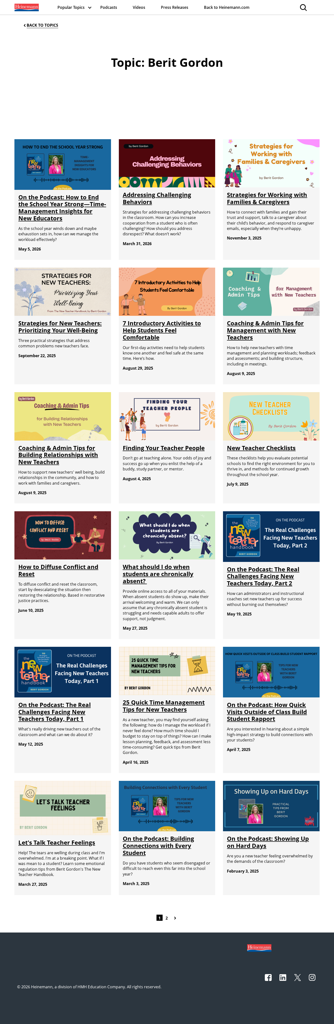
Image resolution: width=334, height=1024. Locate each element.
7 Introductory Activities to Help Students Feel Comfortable (162, 330)
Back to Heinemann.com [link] (226, 7)
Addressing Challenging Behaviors (157, 198)
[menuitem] (26, 7)
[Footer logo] (259, 947)
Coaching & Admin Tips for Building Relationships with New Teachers (58, 455)
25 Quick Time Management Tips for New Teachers (164, 705)
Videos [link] (139, 7)
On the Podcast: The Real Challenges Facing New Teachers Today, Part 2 (263, 576)
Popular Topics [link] (71, 7)
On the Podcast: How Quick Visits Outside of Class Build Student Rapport (267, 712)
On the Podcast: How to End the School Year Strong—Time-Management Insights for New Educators (62, 207)
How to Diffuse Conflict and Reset (58, 570)
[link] (26, 7)
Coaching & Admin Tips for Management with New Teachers (265, 330)
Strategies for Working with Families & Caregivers (267, 198)
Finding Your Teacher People (164, 448)
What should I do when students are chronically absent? (158, 574)
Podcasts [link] (108, 7)
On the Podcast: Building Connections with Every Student (158, 845)
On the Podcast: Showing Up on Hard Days (268, 842)
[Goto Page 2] (176, 917)
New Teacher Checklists (261, 448)
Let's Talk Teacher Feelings (56, 842)
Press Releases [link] (174, 7)
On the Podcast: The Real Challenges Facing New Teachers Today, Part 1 (54, 712)
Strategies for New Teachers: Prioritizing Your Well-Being (60, 326)
